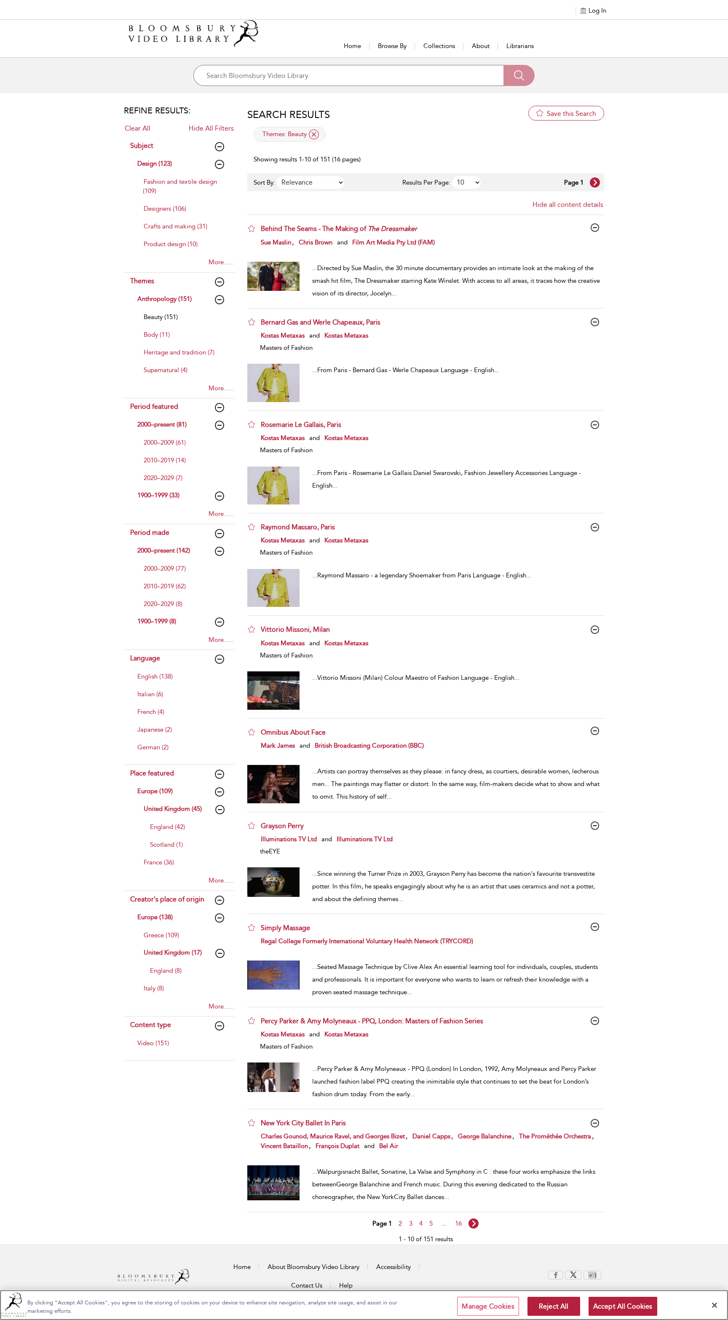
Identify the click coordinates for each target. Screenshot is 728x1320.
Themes (142, 281)
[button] (251, 228)
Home (352, 46)
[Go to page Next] (473, 1223)
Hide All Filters (211, 128)
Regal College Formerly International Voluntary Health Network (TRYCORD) (367, 941)
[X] (573, 1274)
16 (458, 1223)
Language (145, 658)
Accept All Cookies (623, 1306)
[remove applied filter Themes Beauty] (314, 134)
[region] (364, 1305)
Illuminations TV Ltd (289, 839)
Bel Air (388, 1146)
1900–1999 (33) (158, 495)
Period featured (154, 406)
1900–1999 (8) (156, 621)
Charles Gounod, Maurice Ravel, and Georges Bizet (333, 1136)
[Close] (714, 1305)
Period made (149, 533)
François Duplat (337, 1146)
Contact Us (306, 1285)
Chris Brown (315, 242)
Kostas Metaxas (283, 335)
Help (346, 1285)
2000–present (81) (162, 424)
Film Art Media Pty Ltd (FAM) (393, 242)
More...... (221, 262)
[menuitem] (182, 190)
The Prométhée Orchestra (555, 1136)
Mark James (278, 745)
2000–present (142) (163, 550)
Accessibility (393, 1267)
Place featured (152, 773)
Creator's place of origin (167, 899)
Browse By (392, 46)
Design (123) (154, 163)
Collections (439, 46)
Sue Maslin (276, 242)
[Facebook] (556, 1274)
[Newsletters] (592, 1274)
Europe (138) (155, 917)
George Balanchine (484, 1136)
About (481, 46)
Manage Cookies (488, 1306)
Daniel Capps (431, 1136)
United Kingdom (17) (173, 952)
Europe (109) (155, 791)
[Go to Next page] (595, 182)
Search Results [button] (288, 115)
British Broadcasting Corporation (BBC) (369, 745)
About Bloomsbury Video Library (313, 1267)
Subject (141, 146)
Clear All (137, 128)
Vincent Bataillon (284, 1146)
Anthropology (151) (164, 299)
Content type (150, 1025)
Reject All (554, 1306)
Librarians (520, 46)
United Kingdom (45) (173, 809)
